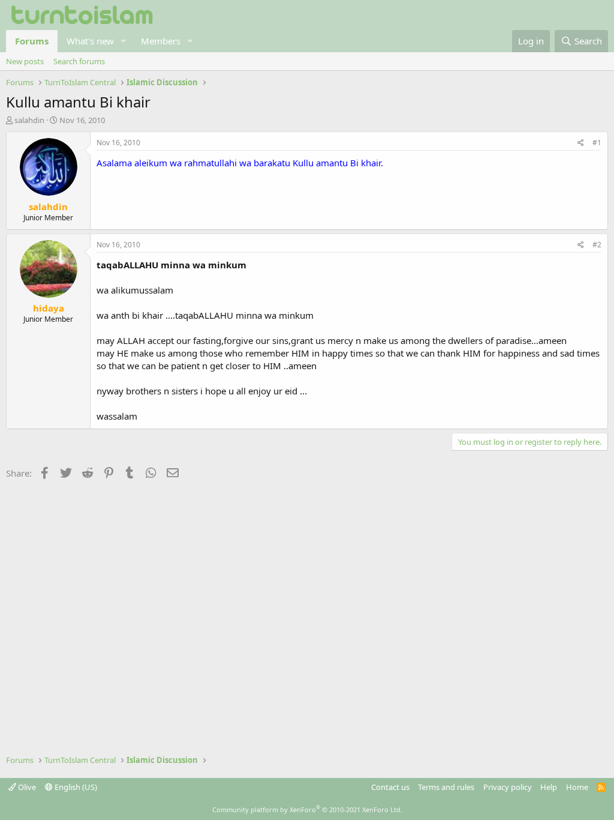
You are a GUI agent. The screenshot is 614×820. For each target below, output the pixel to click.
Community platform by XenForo (307, 809)
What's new (90, 41)
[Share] (580, 143)
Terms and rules (446, 787)
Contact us (390, 787)
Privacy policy (507, 787)
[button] (123, 41)
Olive (26, 787)
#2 (596, 245)
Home (577, 787)
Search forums (79, 61)
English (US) (75, 787)
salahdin (29, 120)
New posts (25, 61)
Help (548, 787)
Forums (32, 41)
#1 (596, 142)
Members (160, 41)
